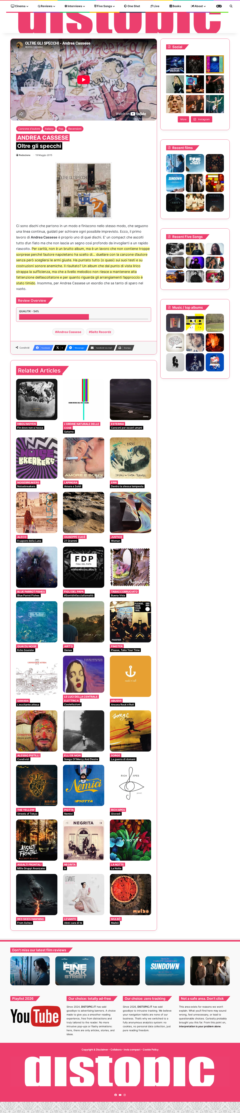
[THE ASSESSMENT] (215, 183)
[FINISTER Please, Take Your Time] (130, 621)
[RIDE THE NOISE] (175, 249)
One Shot (133, 6)
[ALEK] (215, 249)
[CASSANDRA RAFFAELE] (175, 323)
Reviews (46, 6)
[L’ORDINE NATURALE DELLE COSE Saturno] (83, 399)
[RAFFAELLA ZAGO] (215, 263)
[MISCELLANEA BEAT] (195, 323)
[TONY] (195, 203)
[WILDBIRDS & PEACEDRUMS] (175, 362)
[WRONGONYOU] (175, 263)
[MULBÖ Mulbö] (130, 894)
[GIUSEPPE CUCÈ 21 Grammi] (83, 512)
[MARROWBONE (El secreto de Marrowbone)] (195, 183)
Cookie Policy (150, 1049)
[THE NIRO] (195, 263)
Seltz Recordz (101, 332)
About (198, 6)
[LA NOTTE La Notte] (130, 840)
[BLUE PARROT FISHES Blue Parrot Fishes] (36, 567)
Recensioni (74, 128)
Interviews (74, 6)
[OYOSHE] (195, 249)
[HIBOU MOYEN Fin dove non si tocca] (36, 399)
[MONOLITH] (175, 163)
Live (156, 6)
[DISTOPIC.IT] (120, 17)
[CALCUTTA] (215, 323)
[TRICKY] (215, 342)
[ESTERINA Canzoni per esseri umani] (130, 399)
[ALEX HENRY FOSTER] (175, 276)
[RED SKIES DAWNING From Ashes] (36, 894)
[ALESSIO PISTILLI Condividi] (36, 731)
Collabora (116, 1049)
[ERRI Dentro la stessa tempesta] (130, 458)
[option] (30, 970)
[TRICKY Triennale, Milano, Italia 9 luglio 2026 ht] (175, 104)
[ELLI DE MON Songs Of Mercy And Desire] (83, 731)
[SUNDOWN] (175, 183)
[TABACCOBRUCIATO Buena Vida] (130, 567)
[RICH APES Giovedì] (130, 785)
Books (176, 6)
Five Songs (104, 6)
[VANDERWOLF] (215, 276)
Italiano (49, 128)
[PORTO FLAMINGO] (175, 342)
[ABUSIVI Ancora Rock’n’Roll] (130, 676)
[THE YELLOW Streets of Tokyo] (36, 785)
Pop (60, 128)
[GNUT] (195, 342)
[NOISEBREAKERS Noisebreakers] (36, 458)
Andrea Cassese (69, 332)
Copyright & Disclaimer (95, 1049)
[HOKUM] (215, 163)
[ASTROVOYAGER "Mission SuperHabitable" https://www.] (175, 64)
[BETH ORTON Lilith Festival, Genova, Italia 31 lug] (195, 84)
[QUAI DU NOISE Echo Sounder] (36, 621)
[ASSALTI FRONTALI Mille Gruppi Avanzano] (36, 840)
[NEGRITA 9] (83, 840)
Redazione (24, 155)
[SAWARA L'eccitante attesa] (36, 676)
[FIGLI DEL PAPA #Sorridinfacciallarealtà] (83, 567)
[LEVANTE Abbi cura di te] (83, 894)
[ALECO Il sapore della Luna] (36, 512)
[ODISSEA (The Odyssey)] (215, 203)
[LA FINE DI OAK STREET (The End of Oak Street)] (195, 163)
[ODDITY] (175, 203)
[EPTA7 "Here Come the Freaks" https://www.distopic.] (195, 64)
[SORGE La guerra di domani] (130, 731)
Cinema (20, 6)
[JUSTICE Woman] (130, 512)
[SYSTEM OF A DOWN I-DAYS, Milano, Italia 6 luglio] (195, 104)
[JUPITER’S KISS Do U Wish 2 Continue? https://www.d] (215, 64)
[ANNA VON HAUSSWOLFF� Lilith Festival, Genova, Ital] (175, 84)
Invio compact (132, 1049)
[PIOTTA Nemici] (83, 785)
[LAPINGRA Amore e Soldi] (83, 458)
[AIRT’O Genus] (83, 621)
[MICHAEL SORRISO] (195, 276)
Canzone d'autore (29, 128)
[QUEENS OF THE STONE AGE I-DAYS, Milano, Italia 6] (215, 104)
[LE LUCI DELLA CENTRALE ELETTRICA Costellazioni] (83, 674)
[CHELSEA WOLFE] (195, 362)
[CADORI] (215, 362)
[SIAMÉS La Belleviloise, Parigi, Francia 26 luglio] (215, 84)
